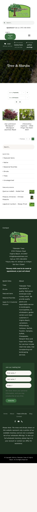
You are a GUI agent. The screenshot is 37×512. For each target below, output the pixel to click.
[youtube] (18, 421)
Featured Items (9, 158)
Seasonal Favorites (10, 167)
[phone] (22, 421)
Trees (5, 176)
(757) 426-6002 (25, 28)
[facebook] (15, 421)
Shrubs (6, 171)
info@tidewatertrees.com (18, 256)
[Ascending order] (27, 92)
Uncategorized (9, 180)
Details (10, 114)
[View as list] (20, 102)
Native (6, 162)
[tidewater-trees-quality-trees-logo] (18, 231)
